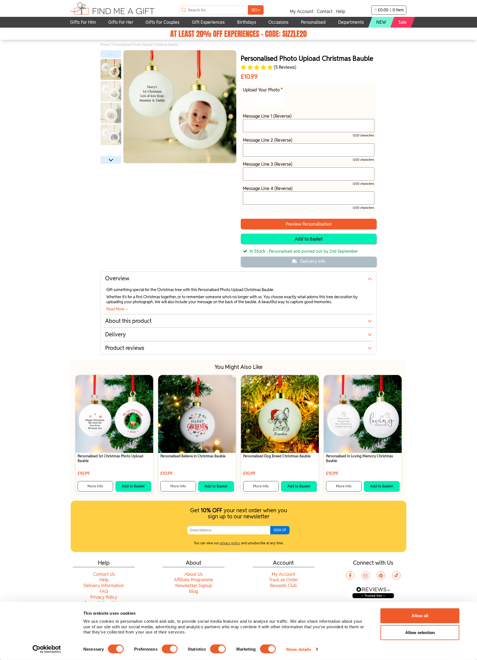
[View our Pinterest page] (381, 575)
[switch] (169, 649)
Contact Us (104, 574)
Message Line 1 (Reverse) (267, 116)
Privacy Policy (103, 597)
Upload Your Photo (262, 90)
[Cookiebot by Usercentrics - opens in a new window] (47, 649)
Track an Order (283, 580)
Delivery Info (312, 261)
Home (105, 45)
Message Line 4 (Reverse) (268, 188)
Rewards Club (283, 585)
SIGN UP (280, 530)
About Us (193, 574)
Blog (193, 591)
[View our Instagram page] (365, 575)
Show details (298, 649)
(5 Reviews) (284, 67)
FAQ (104, 591)
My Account (302, 11)
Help (340, 11)
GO (255, 10)
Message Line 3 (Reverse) (267, 164)
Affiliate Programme (193, 580)
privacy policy (230, 543)
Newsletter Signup (193, 585)
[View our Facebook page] (350, 575)
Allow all (420, 615)
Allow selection (420, 632)
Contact (325, 11)
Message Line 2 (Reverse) (267, 140)
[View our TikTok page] (396, 575)
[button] (110, 54)
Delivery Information (104, 585)
